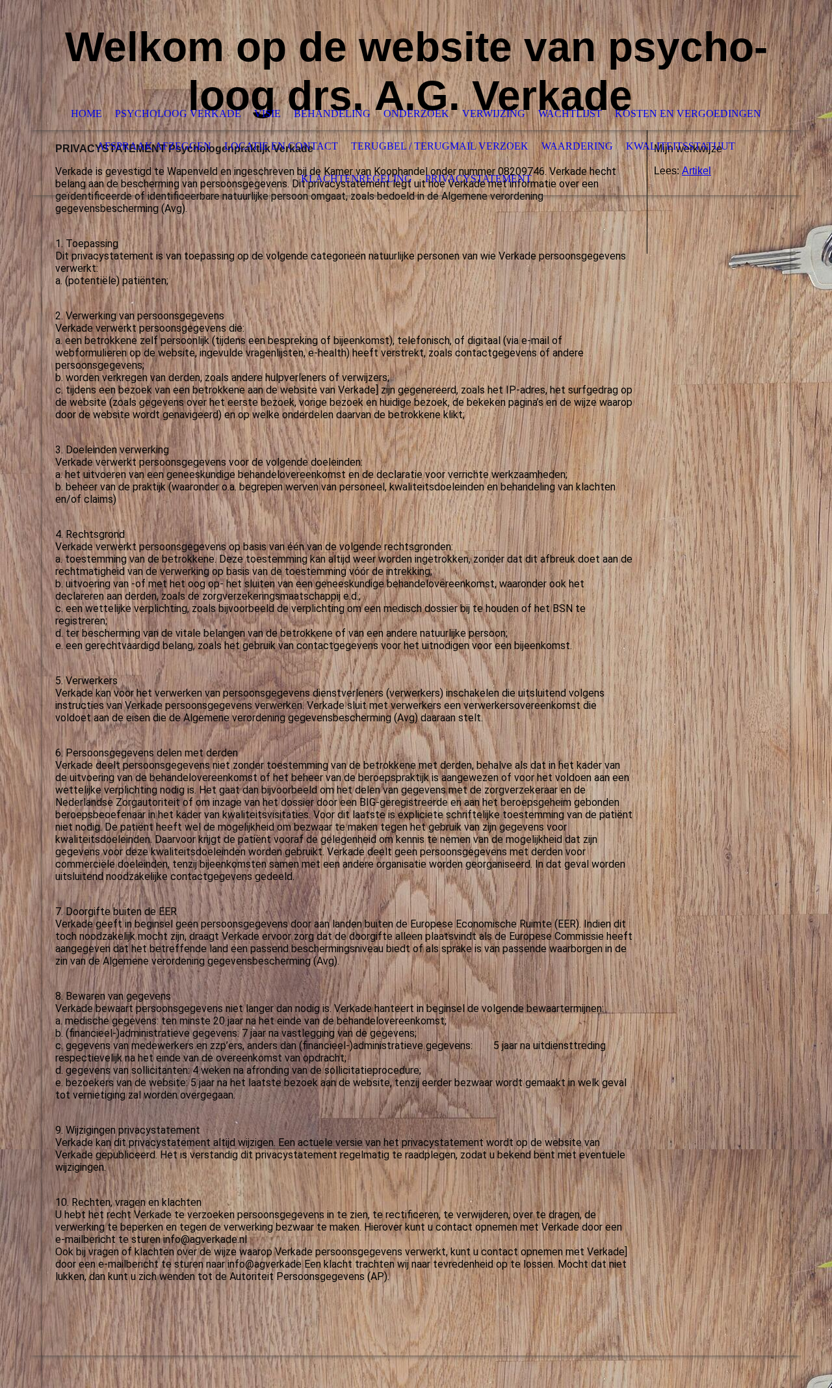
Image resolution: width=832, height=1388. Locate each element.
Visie (267, 113)
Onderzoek (416, 113)
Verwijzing (493, 113)
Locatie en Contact (281, 146)
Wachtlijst (570, 113)
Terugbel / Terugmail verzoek (439, 146)
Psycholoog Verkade (178, 113)
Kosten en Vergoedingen (688, 113)
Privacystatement (478, 178)
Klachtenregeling (356, 178)
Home (86, 113)
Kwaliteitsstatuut (680, 146)
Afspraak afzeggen (154, 146)
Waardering (577, 146)
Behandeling (332, 113)
